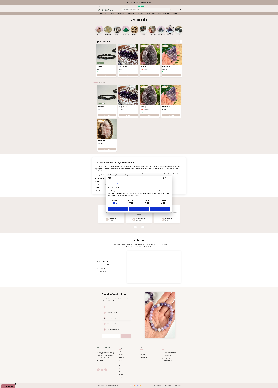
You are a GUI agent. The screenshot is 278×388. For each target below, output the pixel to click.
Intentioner (121, 363)
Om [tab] (161, 183)
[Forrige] (177, 41)
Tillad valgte (139, 209)
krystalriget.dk (95, 82)
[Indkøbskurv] (180, 9)
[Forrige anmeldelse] (135, 227)
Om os (120, 368)
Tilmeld (126, 336)
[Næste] (181, 41)
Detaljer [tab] (139, 183)
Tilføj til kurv (106, 75)
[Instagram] (98, 369)
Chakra (120, 365)
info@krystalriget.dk (103, 271)
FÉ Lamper (121, 354)
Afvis (118, 209)
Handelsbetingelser (144, 351)
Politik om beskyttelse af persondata (160, 385)
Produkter (121, 351)
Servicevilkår (170, 385)
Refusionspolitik (178, 385)
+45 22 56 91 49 (102, 268)
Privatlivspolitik (143, 357)
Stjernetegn (121, 360)
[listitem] (99, 30)
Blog (120, 371)
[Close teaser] (15, 384)
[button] (103, 13)
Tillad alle (159, 209)
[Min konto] (178, 9)
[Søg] (169, 9)
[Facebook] (102, 369)
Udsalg (120, 377)
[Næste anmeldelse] (142, 227)
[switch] (131, 203)
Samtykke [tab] (117, 183)
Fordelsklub (179, 6)
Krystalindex (121, 357)
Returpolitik (142, 354)
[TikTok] (105, 369)
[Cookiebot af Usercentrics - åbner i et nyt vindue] (163, 178)
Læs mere (97, 190)
